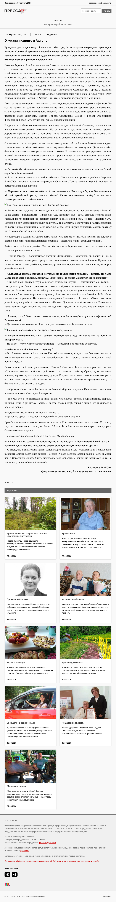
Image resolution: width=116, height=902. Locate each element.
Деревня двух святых (73, 662)
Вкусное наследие (16, 662)
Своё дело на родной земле (21, 723)
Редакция (107, 896)
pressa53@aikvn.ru (47, 842)
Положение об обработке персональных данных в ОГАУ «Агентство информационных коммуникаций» (52, 861)
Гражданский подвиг (17, 599)
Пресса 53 (24, 851)
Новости (58, 20)
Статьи (37, 34)
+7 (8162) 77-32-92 (36, 840)
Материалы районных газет (58, 24)
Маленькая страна (16, 786)
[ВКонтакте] (7, 874)
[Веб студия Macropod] (58, 884)
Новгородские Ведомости (99, 3)
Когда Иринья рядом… (73, 723)
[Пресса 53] (29, 11)
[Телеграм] (15, 874)
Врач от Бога (68, 533)
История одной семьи (73, 599)
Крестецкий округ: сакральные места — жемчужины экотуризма (27, 534)
